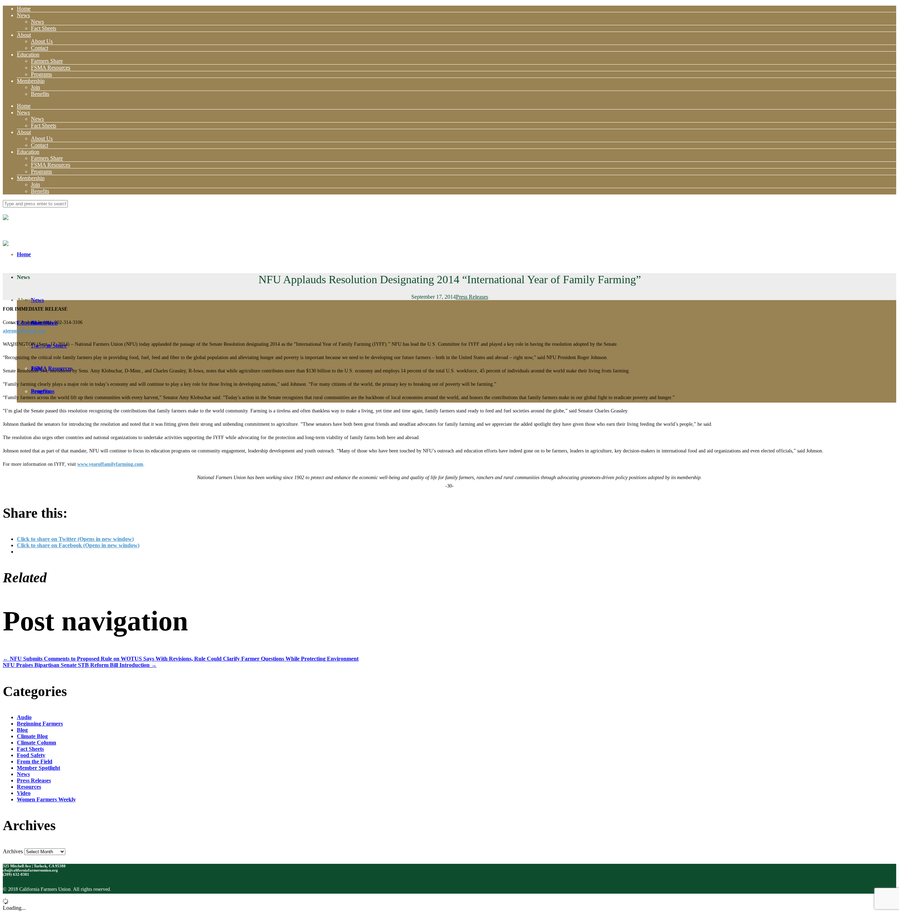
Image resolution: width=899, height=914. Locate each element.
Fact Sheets (43, 28)
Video (24, 793)
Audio (24, 717)
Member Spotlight (38, 768)
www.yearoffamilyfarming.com (110, 464)
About (24, 35)
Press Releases (472, 297)
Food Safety (31, 755)
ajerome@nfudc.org (24, 330)
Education (28, 55)
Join (35, 87)
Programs (41, 74)
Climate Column (36, 743)
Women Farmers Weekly (46, 799)
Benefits (40, 94)
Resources (29, 787)
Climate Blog (32, 736)
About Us (42, 41)
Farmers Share (47, 61)
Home (24, 9)
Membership (31, 81)
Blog (22, 730)
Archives (13, 851)
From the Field (34, 761)
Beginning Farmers (40, 724)
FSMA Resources (50, 68)
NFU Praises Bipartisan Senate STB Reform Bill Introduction (80, 665)
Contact (39, 48)
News (23, 15)
